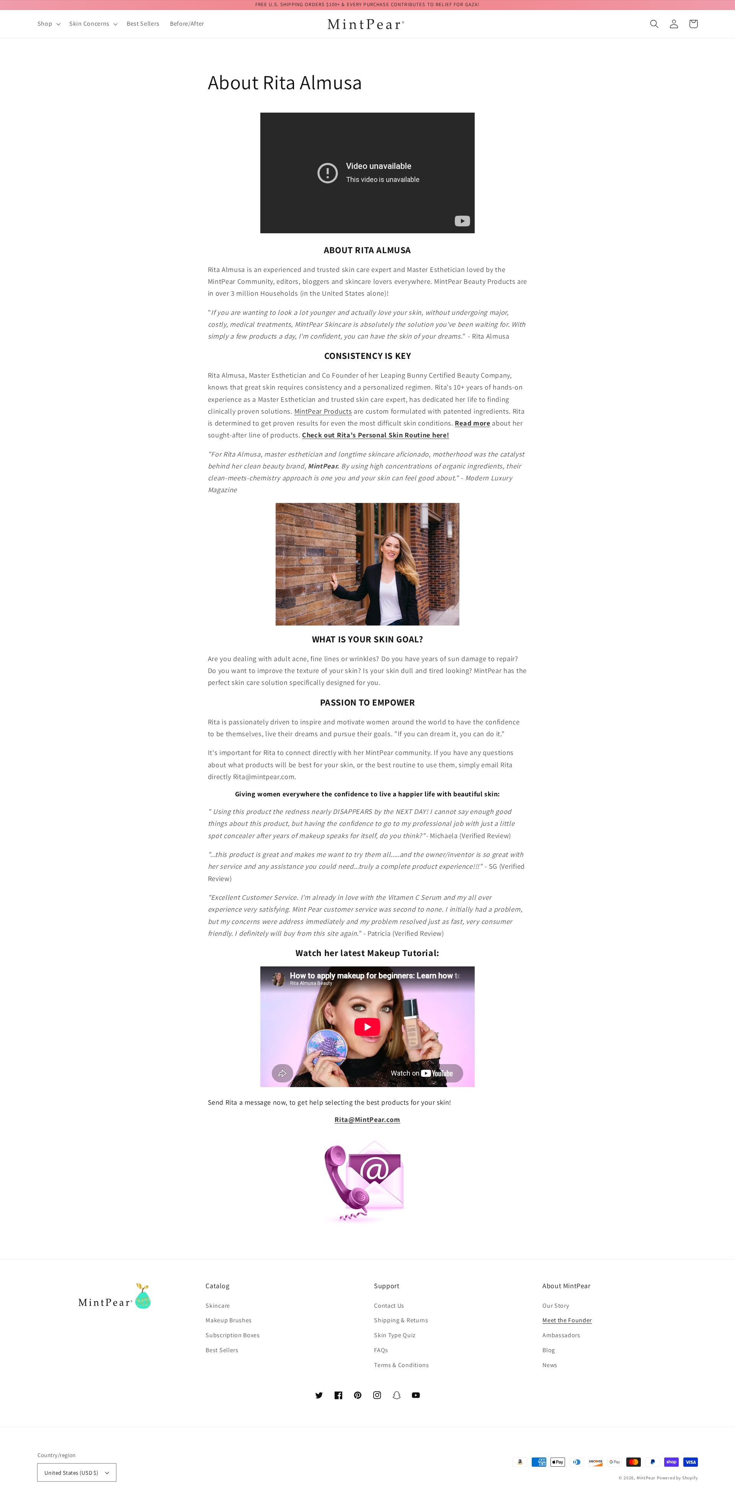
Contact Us (389, 1306)
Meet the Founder (567, 1320)
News (549, 1365)
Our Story (555, 1306)
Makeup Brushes (229, 1320)
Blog (548, 1350)
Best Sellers (222, 1350)
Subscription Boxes (233, 1335)
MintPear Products (323, 411)
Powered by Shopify (677, 1477)
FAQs (381, 1350)
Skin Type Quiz (395, 1335)
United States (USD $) (71, 1472)
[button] (48, 24)
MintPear (646, 1477)
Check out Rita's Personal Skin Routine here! (375, 434)
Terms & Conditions (401, 1365)
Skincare (218, 1306)
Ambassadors (561, 1335)
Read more (472, 422)
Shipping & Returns (401, 1320)
